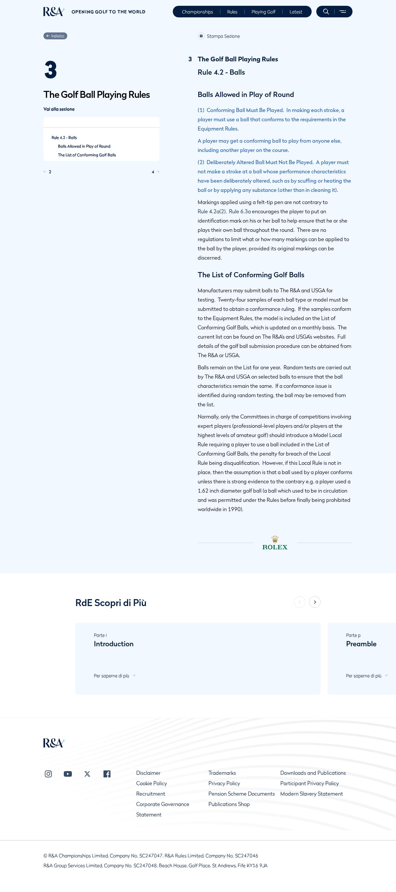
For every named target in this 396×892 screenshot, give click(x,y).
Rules (232, 11)
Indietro (57, 36)
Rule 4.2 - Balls (64, 137)
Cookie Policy (151, 783)
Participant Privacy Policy (309, 783)
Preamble (361, 644)
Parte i (100, 635)
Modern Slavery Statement (311, 794)
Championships (197, 11)
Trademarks (222, 773)
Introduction (114, 644)
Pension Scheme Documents (241, 794)
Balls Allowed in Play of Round (84, 146)
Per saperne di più (111, 675)
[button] (326, 11)
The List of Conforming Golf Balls (87, 155)
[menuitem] (54, 11)
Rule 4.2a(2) (212, 211)
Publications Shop (229, 804)
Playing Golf (263, 11)
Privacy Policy (224, 783)
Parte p (353, 635)
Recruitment (150, 794)
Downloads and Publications (313, 773)
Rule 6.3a (240, 211)
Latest (296, 11)
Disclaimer (148, 773)
